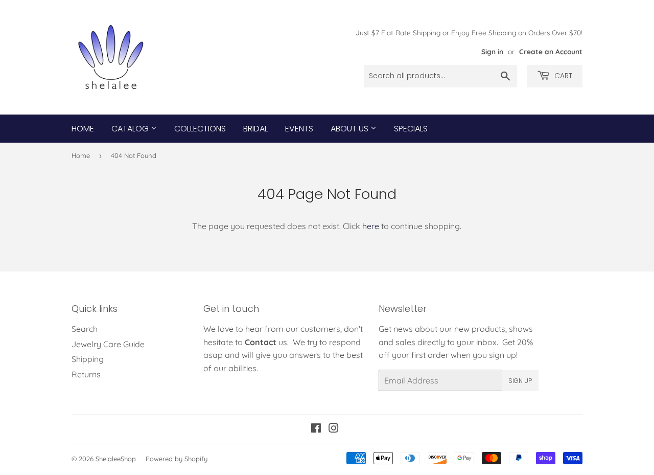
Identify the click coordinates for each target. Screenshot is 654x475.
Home (83, 128)
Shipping (88, 359)
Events (299, 128)
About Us (350, 128)
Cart (562, 76)
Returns (86, 374)
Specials (411, 128)
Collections (200, 128)
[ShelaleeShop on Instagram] (334, 429)
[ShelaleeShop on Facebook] (316, 429)
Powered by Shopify (176, 459)
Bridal (255, 128)
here (370, 226)
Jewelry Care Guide (108, 344)
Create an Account (550, 51)
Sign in (492, 51)
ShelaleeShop (116, 459)
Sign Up (520, 380)
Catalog (131, 128)
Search (85, 329)
